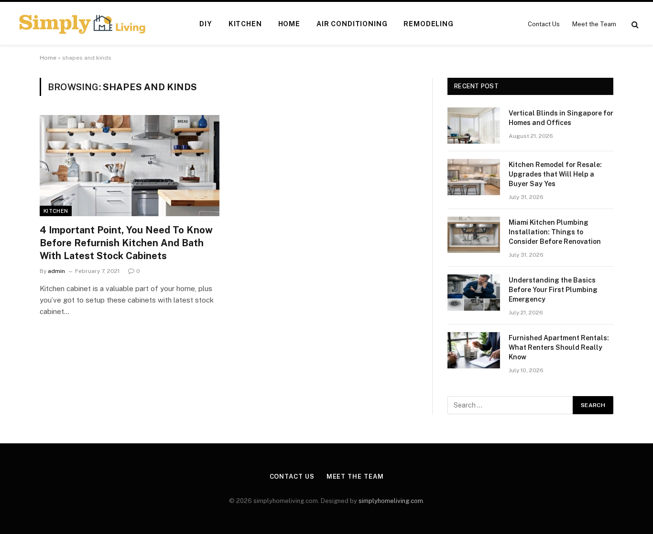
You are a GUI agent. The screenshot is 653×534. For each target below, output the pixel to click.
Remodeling (428, 24)
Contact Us (544, 24)
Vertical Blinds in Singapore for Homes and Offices (561, 117)
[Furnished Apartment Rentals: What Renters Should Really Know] (473, 350)
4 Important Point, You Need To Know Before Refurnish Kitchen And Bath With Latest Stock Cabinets (126, 243)
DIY (205, 24)
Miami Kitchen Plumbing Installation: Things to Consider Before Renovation (555, 232)
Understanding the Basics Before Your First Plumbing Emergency (553, 289)
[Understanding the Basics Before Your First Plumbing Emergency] (473, 292)
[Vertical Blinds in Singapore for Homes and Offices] (473, 125)
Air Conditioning (351, 24)
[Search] (634, 24)
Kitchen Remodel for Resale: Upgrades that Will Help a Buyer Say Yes (555, 174)
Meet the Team (594, 24)
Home (289, 24)
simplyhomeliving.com (391, 500)
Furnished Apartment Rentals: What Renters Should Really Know (559, 347)
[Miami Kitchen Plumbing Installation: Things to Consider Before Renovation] (473, 235)
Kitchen (245, 24)
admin (56, 271)
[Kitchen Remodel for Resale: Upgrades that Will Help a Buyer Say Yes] (473, 177)
